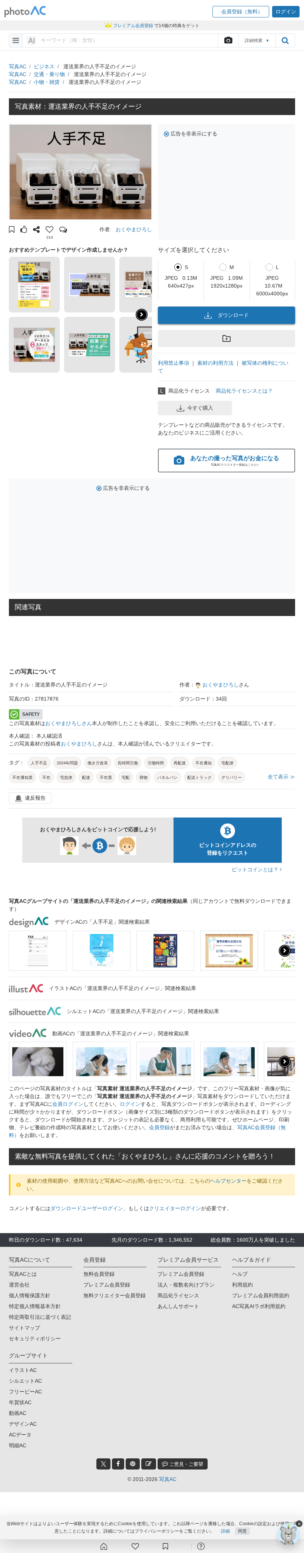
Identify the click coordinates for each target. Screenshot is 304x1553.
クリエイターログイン (175, 1208)
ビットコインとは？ (256, 869)
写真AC (17, 66)
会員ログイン (67, 1104)
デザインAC (23, 1424)
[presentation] (285, 951)
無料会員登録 (99, 1274)
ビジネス (44, 66)
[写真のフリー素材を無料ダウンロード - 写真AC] (25, 11)
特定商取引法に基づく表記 (40, 1317)
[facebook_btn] (118, 1464)
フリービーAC (25, 1392)
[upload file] (228, 40)
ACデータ (20, 1435)
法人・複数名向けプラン (186, 1285)
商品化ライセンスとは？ (244, 391)
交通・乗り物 (49, 74)
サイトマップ (24, 1328)
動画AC (17, 1413)
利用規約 (242, 1285)
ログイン (130, 1104)
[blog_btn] (148, 1464)
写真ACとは (23, 1274)
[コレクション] (165, 1546)
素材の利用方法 (215, 363)
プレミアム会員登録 (106, 1285)
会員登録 (159, 1127)
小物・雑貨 (47, 82)
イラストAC (23, 1370)
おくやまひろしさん (68, 723)
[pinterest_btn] (133, 1464)
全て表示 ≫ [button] (281, 777)
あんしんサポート (178, 1306)
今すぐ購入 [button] (200, 408)
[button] (240, 11)
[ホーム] (103, 1546)
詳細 (225, 1531)
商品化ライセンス (178, 1295)
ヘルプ (240, 1274)
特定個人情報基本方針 (35, 1306)
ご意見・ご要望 (185, 1464)
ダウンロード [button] (233, 315)
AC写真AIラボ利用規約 (258, 1306)
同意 (242, 1531)
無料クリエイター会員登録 (114, 1295)
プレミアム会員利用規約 (260, 1295)
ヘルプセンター (228, 1181)
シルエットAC (25, 1381)
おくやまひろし (134, 229)
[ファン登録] (135, 1546)
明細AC (17, 1445)
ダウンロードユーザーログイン (86, 1208)
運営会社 (19, 1285)
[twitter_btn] (103, 1464)
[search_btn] (285, 40)
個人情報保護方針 (29, 1295)
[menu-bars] (15, 40)
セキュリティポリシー (35, 1338)
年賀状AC (20, 1402)
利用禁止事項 (173, 363)
